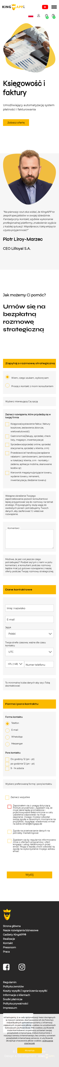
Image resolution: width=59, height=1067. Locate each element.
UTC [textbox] (11, 651)
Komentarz (13, 528)
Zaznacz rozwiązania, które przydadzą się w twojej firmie (28, 416)
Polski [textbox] (31, 16)
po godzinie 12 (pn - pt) (23, 763)
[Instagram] (23, 968)
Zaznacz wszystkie (20, 797)
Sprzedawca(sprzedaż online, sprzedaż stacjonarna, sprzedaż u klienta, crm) (31, 446)
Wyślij (29, 874)
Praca (6, 951)
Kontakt (8, 943)
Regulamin (9, 982)
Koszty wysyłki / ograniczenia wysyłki (25, 990)
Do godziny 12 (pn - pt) (22, 759)
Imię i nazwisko (16, 608)
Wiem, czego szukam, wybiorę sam (30, 378)
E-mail (11, 619)
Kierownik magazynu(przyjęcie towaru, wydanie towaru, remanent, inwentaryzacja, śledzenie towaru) (31, 476)
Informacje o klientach (16, 994)
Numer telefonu (33, 664)
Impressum (10, 1007)
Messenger (17, 743)
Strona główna (12, 925)
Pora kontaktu (12, 752)
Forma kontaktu (14, 716)
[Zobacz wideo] (45, 7)
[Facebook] (7, 968)
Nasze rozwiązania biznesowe (20, 930)
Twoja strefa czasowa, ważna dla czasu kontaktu (25, 644)
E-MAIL (14, 729)
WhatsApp (17, 736)
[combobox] (30, 15)
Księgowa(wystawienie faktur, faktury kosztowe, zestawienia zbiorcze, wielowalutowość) (30, 428)
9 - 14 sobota (17, 768)
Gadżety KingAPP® (14, 934)
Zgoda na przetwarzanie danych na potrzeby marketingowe (31, 831)
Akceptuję (29, 1050)
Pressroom (9, 947)
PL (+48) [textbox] (13, 664)
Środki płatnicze (12, 999)
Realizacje (9, 938)
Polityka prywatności (15, 1003)
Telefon (15, 723)
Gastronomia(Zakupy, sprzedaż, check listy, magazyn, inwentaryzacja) (31, 438)
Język (8, 627)
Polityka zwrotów (13, 986)
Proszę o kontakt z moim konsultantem (32, 386)
